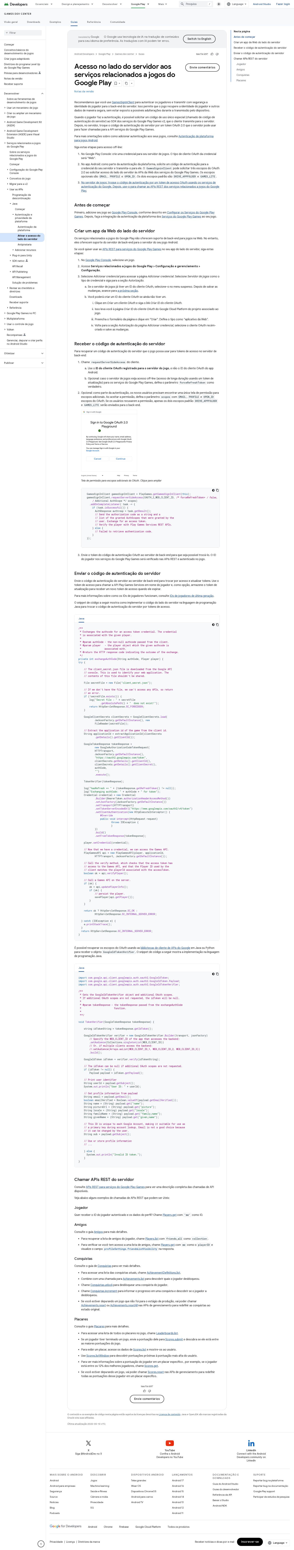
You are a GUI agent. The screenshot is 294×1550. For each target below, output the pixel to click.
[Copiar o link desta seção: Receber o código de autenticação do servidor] (168, 344)
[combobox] (196, 4)
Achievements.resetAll (124, 1305)
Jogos (94, 1480)
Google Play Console (124, 212)
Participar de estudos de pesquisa (271, 1496)
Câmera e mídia (99, 1496)
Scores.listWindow (97, 1355)
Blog (52, 1507)
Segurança (56, 1491)
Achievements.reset (93, 1305)
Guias (74, 21)
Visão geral (11, 21)
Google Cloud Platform (148, 1526)
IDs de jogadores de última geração (192, 596)
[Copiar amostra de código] (217, 490)
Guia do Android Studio (225, 1483)
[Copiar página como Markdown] (126, 83)
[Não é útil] (217, 54)
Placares (99, 1326)
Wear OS (136, 1485)
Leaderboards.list (167, 1333)
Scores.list (139, 1349)
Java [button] (81, 618)
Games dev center (17, 13)
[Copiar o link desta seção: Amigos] (90, 1225)
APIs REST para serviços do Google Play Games (131, 249)
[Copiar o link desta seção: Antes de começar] (113, 205)
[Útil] (212, 54)
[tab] (81, 618)
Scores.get (151, 1366)
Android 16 (178, 1485)
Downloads (33, 21)
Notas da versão (84, 91)
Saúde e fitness (99, 1491)
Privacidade (97, 1502)
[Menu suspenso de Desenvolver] (122, 4)
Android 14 (178, 1496)
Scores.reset (156, 1372)
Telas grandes (138, 1480)
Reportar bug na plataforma (268, 1480)
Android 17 (178, 1480)
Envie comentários (202, 67)
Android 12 (178, 1507)
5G (92, 1507)
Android (54, 1480)
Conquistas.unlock (102, 1285)
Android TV (137, 1502)
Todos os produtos (178, 1526)
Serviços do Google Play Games (181, 216)
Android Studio (262, 4)
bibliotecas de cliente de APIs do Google (165, 948)
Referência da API (222, 1494)
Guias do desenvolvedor (226, 1489)
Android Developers (84, 54)
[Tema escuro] (213, 490)
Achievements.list (133, 1279)
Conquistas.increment (104, 1291)
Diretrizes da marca (89, 1541)
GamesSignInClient (123, 102)
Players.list (152, 1238)
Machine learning (100, 1485)
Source (54, 1496)
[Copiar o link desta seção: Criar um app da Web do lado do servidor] (158, 231)
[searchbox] (23, 33)
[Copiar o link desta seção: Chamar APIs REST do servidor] (137, 1180)
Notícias (54, 1502)
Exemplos (55, 21)
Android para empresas (62, 1485)
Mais (161, 4)
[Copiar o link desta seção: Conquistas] (95, 1259)
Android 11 (177, 1513)
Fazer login (283, 4)
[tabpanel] (147, 781)
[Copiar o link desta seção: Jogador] (91, 1208)
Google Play (138, 4)
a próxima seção (128, 291)
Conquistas (104, 1266)
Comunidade (117, 21)
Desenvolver (110, 4)
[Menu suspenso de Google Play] (149, 4)
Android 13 (178, 1502)
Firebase (124, 1526)
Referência (94, 21)
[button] (20, 93)
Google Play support (264, 1491)
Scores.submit (174, 1339)
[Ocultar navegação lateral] (41, 1543)
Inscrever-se (250, 1542)
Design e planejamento (75, 4)
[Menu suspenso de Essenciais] (53, 4)
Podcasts (55, 1513)
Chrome (108, 1526)
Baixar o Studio (221, 1500)
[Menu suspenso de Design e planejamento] (93, 4)
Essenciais (42, 4)
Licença (70, 1541)
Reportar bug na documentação (270, 1485)
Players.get (170, 1215)
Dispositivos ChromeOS (143, 1491)
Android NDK (220, 1505)
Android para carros (142, 1496)
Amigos (98, 1232)
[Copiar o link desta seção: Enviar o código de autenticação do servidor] (164, 574)
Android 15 (178, 1491)
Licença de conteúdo (169, 1414)
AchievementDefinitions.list (163, 1272)
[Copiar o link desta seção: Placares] (91, 1320)
